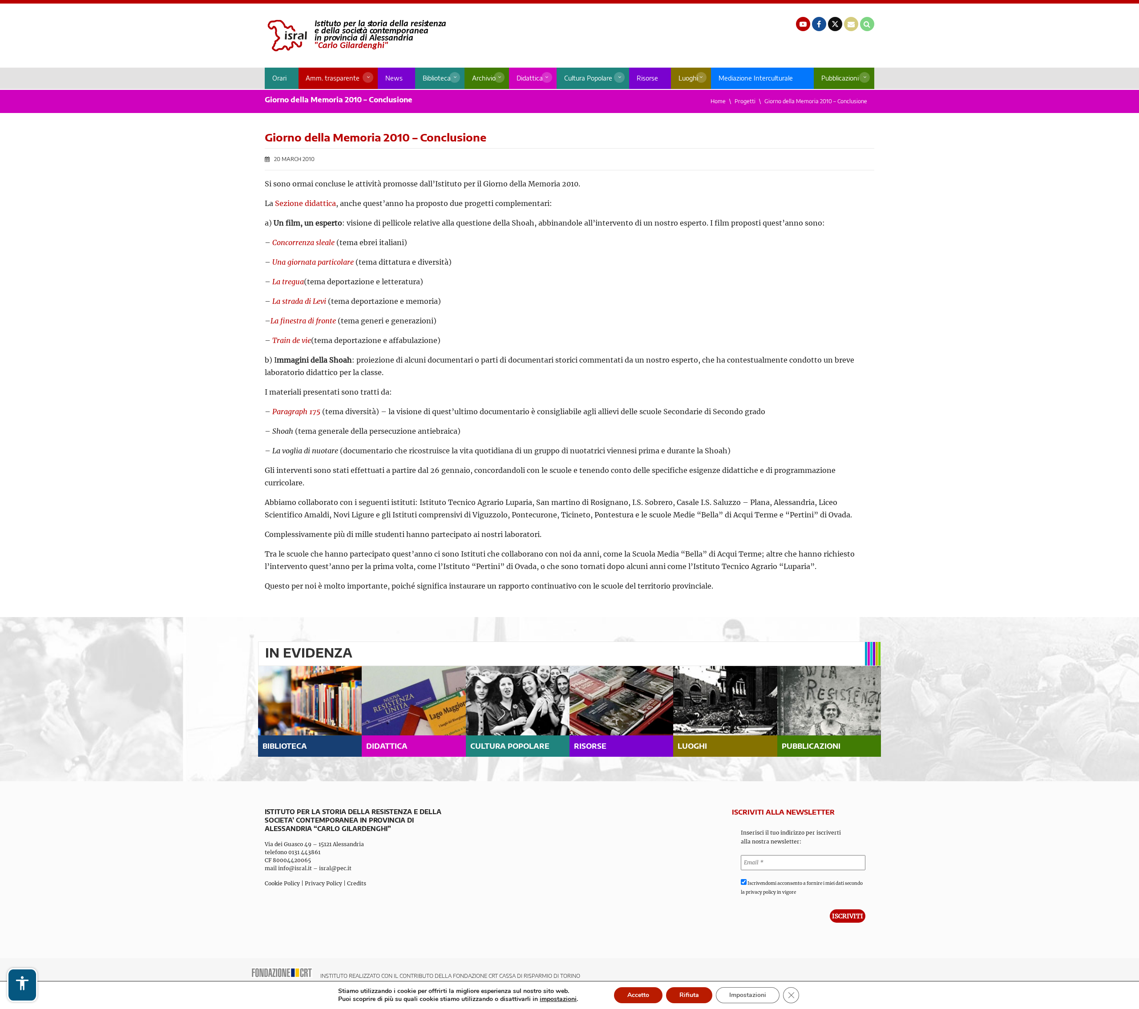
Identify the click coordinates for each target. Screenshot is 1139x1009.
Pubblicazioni (840, 78)
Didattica (530, 78)
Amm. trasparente (332, 78)
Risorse (647, 78)
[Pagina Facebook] (819, 24)
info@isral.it (295, 868)
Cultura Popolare (588, 78)
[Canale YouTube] (803, 24)
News (394, 78)
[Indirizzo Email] (851, 24)
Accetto (638, 995)
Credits (356, 883)
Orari (279, 78)
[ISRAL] (355, 35)
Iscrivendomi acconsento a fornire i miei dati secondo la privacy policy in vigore (802, 887)
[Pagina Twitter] (835, 24)
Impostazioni (747, 995)
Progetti (745, 101)
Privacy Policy (323, 883)
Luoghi (688, 78)
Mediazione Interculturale (756, 78)
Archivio (484, 78)
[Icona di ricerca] (867, 24)
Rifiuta (689, 995)
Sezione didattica (305, 203)
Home (718, 101)
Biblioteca (437, 78)
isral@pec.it (335, 868)
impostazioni (558, 999)
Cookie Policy (282, 883)
